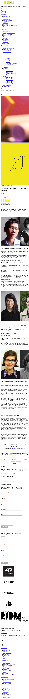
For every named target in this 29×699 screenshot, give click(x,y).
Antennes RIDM (7, 50)
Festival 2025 (4, 648)
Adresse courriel (5, 493)
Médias (5, 69)
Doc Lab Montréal (7, 34)
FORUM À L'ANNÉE (8, 674)
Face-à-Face (6, 668)
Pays (2, 519)
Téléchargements (10, 72)
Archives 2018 (9, 83)
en (1, 10)
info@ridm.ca (21, 448)
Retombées (5, 42)
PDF (14, 463)
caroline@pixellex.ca (16, 461)
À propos (5, 56)
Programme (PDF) (7, 20)
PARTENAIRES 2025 (8, 670)
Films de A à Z (6, 19)
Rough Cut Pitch (7, 35)
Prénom (3, 498)
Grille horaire (6, 17)
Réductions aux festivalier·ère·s (10, 25)
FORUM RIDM (4, 660)
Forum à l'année (6, 43)
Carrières (8, 62)
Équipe (7, 59)
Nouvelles (5, 68)
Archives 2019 (9, 82)
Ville (2, 514)
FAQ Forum (6, 40)
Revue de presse (9, 74)
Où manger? (6, 690)
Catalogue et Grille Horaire (9, 33)
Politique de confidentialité (12, 63)
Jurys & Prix (6, 21)
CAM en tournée (7, 52)
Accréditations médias (11, 73)
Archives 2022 (9, 78)
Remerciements (9, 64)
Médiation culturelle (7, 49)
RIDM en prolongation (8, 48)
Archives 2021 (9, 80)
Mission (8, 58)
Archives (5, 76)
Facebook (5, 196)
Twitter (5, 197)
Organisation (3, 509)
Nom (2, 504)
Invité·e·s (5, 38)
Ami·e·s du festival (7, 65)
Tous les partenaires (5, 611)
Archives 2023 (9, 77)
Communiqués (9, 71)
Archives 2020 (9, 81)
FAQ (4, 26)
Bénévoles (5, 23)
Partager (2, 193)
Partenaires (5, 24)
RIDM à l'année (4, 677)
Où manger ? (6, 67)
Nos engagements (7, 85)
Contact (8, 60)
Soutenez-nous (6, 86)
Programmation (6, 16)
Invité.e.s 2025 (6, 669)
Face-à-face (6, 36)
